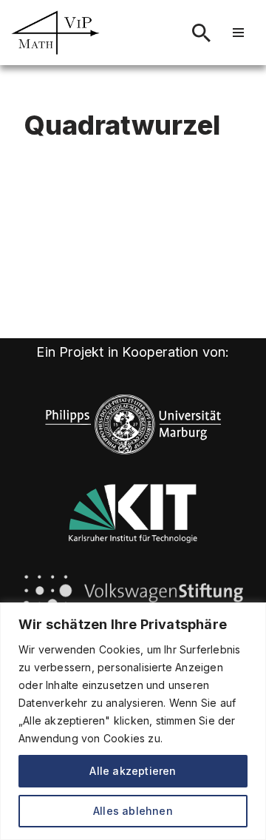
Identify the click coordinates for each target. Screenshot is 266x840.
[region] (133, 721)
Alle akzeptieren (132, 771)
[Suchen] (201, 33)
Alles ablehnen (133, 810)
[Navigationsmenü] (238, 32)
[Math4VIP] (55, 32)
